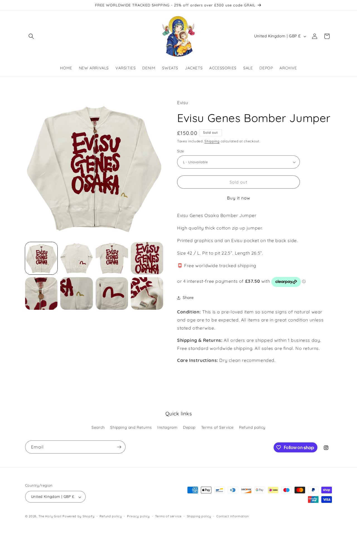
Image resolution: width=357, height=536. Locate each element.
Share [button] (188, 297)
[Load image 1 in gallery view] (41, 258)
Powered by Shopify (78, 516)
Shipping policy (199, 516)
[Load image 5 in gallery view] (41, 293)
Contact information (232, 516)
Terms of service (168, 516)
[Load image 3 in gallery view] (112, 258)
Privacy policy (138, 516)
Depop (189, 427)
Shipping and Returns (131, 427)
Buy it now (238, 198)
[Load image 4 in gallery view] (147, 258)
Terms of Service (217, 427)
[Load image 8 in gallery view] (147, 293)
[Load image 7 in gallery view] (112, 293)
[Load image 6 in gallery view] (76, 293)
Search (98, 427)
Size (180, 151)
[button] (31, 36)
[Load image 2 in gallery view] (76, 258)
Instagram (167, 427)
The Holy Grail (50, 516)
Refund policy (252, 427)
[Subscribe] (119, 447)
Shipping (211, 141)
